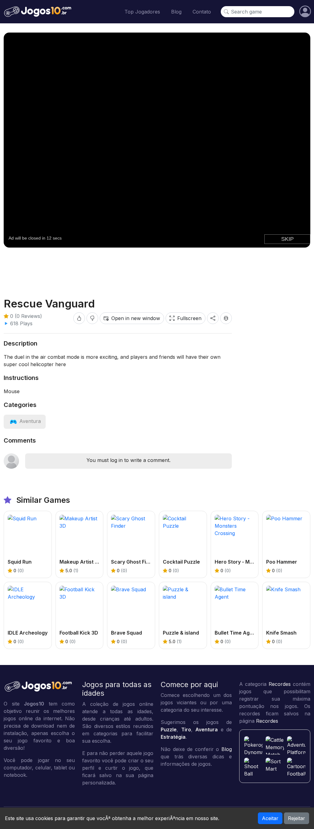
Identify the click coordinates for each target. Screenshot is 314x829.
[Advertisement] (157, 267)
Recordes (280, 684)
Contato (202, 12)
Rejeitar (296, 818)
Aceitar (270, 818)
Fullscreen (189, 318)
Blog (176, 12)
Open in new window (135, 318)
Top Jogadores (142, 12)
